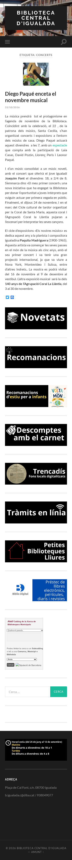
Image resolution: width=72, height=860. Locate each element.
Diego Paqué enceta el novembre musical (30, 96)
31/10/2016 (12, 107)
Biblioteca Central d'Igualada (36, 17)
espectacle (60, 145)
